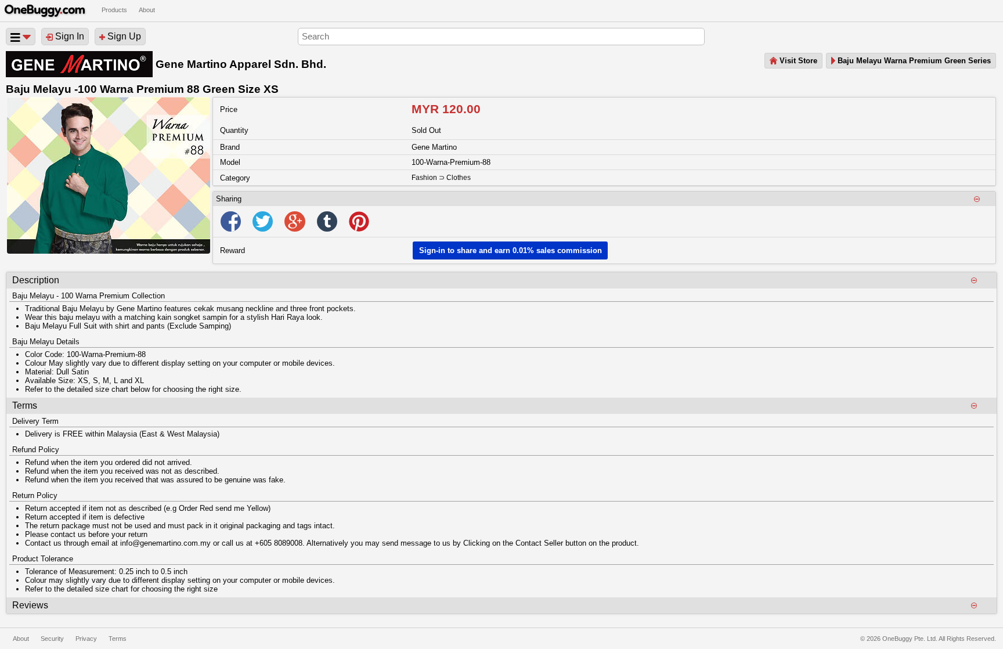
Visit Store (797, 60)
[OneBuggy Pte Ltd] (44, 5)
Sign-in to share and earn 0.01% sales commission (510, 250)
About (147, 9)
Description (35, 280)
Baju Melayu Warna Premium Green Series (913, 60)
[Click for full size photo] (108, 175)
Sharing (228, 198)
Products (114, 9)
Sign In (68, 36)
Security (52, 638)
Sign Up (123, 36)
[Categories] (20, 36)
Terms (24, 405)
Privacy (86, 638)
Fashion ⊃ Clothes (441, 178)
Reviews (30, 605)
